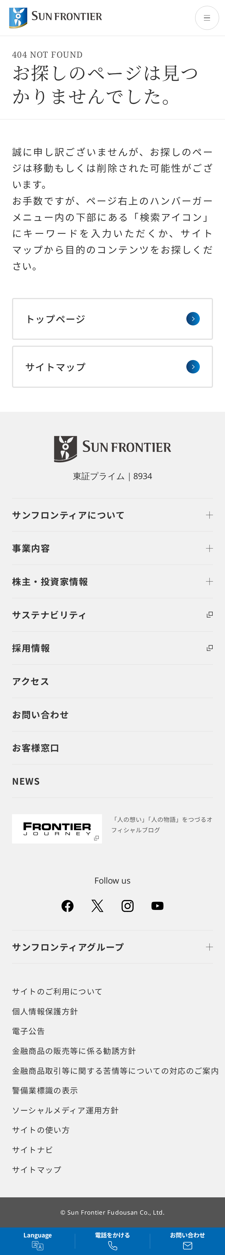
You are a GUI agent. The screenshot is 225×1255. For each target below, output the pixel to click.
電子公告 (28, 1031)
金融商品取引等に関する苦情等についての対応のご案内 (115, 1071)
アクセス (31, 680)
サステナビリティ (49, 614)
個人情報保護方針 (45, 1011)
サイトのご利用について (57, 991)
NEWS (26, 780)
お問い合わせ (40, 714)
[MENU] (207, 18)
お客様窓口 (36, 747)
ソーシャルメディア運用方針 (65, 1110)
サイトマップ (37, 1170)
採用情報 (31, 647)
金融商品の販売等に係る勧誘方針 (74, 1051)
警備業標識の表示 (45, 1090)
